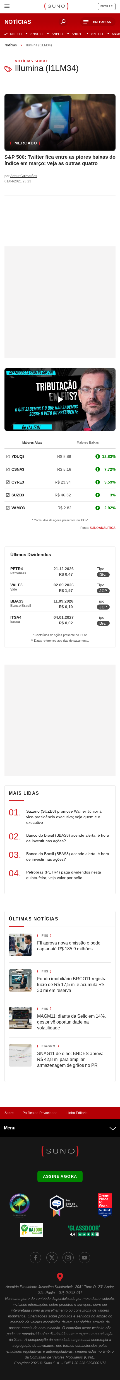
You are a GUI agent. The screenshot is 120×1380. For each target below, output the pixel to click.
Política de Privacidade (40, 1113)
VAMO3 (18, 508)
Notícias (10, 45)
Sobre (9, 1113)
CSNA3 (17, 469)
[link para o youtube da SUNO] (84, 1257)
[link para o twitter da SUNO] (51, 1257)
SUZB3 (17, 495)
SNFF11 (97, 33)
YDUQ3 (18, 456)
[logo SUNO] (56, 7)
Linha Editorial (77, 1113)
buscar (63, 21)
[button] (98, 22)
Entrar (106, 6)
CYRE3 (17, 482)
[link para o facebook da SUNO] (35, 1257)
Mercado (26, 143)
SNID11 (77, 33)
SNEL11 (57, 33)
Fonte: (98, 527)
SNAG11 (36, 33)
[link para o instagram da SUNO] (68, 1257)
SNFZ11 (16, 33)
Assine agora (60, 1176)
